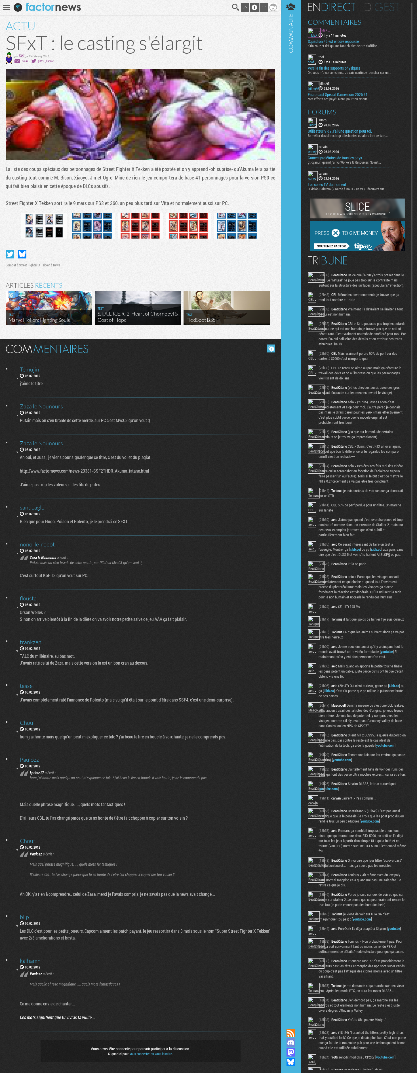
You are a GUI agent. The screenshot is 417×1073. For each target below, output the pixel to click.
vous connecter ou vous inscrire (151, 1053)
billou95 (324, 83)
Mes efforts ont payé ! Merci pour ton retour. (338, 99)
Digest (382, 7)
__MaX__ (324, 30)
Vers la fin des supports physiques (334, 68)
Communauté (291, 508)
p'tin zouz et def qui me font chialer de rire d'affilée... (343, 45)
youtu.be (387, 651)
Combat (11, 265)
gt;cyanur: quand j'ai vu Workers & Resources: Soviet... (344, 162)
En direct (331, 7)
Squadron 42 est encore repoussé (333, 41)
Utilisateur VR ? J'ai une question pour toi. (340, 131)
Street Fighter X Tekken (34, 265)
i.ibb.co (355, 549)
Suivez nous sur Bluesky (291, 1062)
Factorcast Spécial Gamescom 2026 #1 (338, 94)
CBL (22, 56)
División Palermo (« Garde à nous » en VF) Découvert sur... (347, 189)
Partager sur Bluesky (22, 254)
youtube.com (385, 745)
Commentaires (334, 22)
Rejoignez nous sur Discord (291, 1042)
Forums (322, 112)
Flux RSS (291, 1033)
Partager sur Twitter (10, 254)
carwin (323, 146)
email (25, 61)
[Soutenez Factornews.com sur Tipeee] (357, 249)
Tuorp (323, 120)
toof (321, 57)
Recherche (235, 7)
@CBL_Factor (45, 61)
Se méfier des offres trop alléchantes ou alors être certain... (348, 135)
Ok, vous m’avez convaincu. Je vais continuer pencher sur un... (349, 72)
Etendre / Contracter (291, 1023)
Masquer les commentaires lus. (271, 348)
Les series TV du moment (327, 184)
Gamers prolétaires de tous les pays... (336, 158)
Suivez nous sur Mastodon (291, 1052)
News (56, 265)
